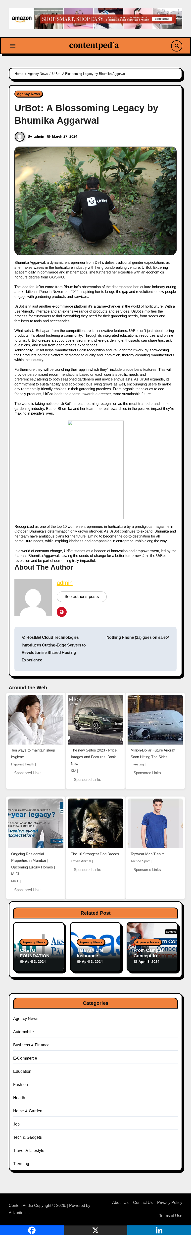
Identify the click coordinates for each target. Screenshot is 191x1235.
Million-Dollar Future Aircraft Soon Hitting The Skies (153, 753)
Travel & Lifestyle (29, 1150)
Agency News (28, 94)
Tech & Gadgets (27, 1137)
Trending (21, 1164)
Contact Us (143, 1202)
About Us (120, 1202)
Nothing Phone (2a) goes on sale (136, 637)
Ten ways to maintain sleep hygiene (33, 753)
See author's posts (81, 596)
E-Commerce (25, 1058)
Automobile (23, 1032)
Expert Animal (81, 861)
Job (16, 1124)
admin (39, 136)
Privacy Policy (169, 1202)
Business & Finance (31, 1045)
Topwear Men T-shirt (147, 854)
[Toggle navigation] (13, 46)
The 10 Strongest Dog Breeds (95, 854)
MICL (15, 881)
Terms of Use (170, 1216)
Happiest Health (22, 764)
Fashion (20, 1084)
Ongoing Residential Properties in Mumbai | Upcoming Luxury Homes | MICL (33, 864)
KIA (73, 771)
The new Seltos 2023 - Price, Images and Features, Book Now (94, 756)
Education (22, 1071)
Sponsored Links (28, 773)
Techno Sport (140, 861)
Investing (137, 764)
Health (19, 1098)
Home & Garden (28, 1111)
